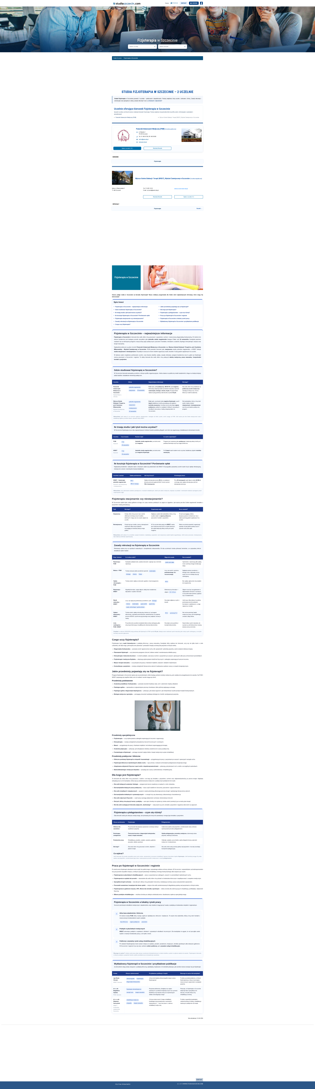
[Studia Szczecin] (127, 3)
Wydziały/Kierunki (157, 148)
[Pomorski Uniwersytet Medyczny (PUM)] (123, 135)
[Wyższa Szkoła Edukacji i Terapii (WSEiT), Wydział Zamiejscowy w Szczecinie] (122, 178)
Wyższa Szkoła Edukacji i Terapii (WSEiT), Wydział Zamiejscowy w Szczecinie (179, 117)
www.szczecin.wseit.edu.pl (181, 188)
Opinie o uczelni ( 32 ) (127, 148)
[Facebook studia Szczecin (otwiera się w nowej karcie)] (201, 3)
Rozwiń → (199, 208)
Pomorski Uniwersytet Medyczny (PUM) (126, 117)
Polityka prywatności (122, 1084)
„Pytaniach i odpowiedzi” (155, 101)
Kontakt (184, 3)
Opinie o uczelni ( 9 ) (189, 197)
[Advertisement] (157, 77)
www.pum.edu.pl (143, 142)
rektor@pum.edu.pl (143, 139)
